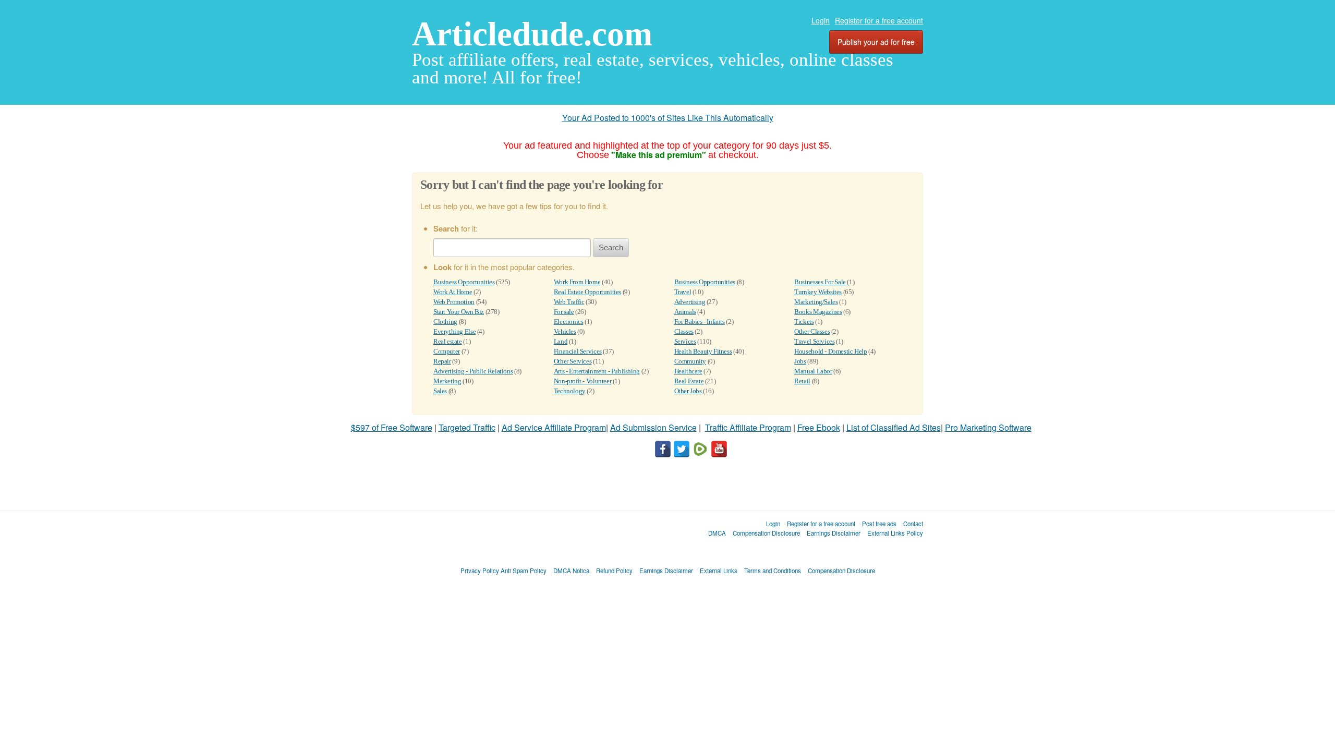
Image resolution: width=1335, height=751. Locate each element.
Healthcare (688, 371)
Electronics (569, 321)
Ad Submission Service (653, 427)
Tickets (804, 321)
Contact (913, 523)
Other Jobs (688, 391)
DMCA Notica (571, 570)
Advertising (690, 302)
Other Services (573, 361)
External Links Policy (895, 533)
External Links (718, 570)
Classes (684, 331)
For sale (564, 312)
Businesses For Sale (820, 282)
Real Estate (689, 381)
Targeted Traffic (467, 427)
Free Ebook (818, 427)
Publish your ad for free (876, 42)
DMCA (717, 533)
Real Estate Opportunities (587, 292)
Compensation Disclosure (766, 533)
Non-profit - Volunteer (582, 381)
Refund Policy (614, 570)
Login (820, 20)
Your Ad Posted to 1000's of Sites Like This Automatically (667, 118)
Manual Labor (813, 371)
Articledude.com (532, 34)
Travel (682, 292)
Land (560, 341)
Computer (446, 351)
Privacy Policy (479, 570)
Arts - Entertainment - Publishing (597, 371)
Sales (440, 391)
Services (685, 341)
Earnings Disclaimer (833, 533)
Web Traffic (569, 302)
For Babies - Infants (699, 321)
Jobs (800, 361)
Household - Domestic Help (830, 351)
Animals (685, 312)
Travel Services (814, 341)
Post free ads (879, 523)
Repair (442, 361)
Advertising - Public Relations (473, 371)
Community (690, 361)
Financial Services (578, 351)
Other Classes (812, 331)
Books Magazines (818, 312)
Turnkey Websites (818, 292)
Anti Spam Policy (524, 570)
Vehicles (565, 331)
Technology (570, 391)
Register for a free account (879, 20)
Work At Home (452, 292)
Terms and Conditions (772, 570)
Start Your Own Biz (458, 312)
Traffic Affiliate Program (748, 427)
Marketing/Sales (816, 302)
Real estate (447, 341)
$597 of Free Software (391, 427)
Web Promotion (454, 302)
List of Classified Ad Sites (893, 427)
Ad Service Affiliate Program (554, 427)
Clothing (445, 321)
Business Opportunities (463, 282)
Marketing (447, 381)
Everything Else (454, 331)
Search (611, 247)
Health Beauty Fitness (703, 351)
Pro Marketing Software (988, 427)
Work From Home (577, 282)
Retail (802, 381)
